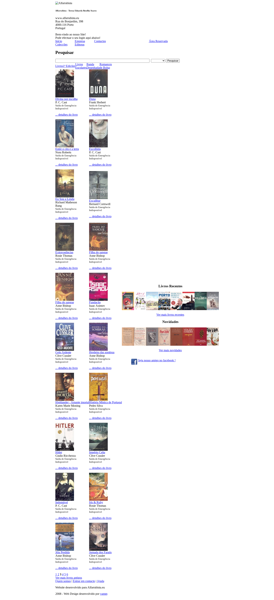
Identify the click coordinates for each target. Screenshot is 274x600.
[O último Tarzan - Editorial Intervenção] (213, 344)
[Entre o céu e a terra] (64, 146)
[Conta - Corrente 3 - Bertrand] (188, 344)
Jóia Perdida (62, 552)
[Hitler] (64, 449)
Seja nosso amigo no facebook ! (157, 360)
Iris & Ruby (96, 502)
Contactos (100, 41)
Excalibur (94, 200)
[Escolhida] (98, 146)
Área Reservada (158, 41)
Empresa (80, 41)
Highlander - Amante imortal (72, 402)
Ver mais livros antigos (68, 577)
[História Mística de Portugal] (98, 399)
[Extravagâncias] (64, 249)
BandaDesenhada (93, 66)
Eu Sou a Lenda (64, 199)
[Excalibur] (98, 198)
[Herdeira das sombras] (98, 349)
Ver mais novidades (170, 350)
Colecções (61, 44)
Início (58, 41)
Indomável (61, 502)
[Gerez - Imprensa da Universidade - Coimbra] (152, 344)
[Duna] (98, 96)
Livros (59, 66)
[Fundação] (98, 299)
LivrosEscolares (80, 66)
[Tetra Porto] (164, 309)
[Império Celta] (98, 449)
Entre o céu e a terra (67, 149)
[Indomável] (64, 499)
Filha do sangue (98, 252)
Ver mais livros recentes (170, 314)
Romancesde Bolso (106, 66)
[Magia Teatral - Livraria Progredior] (164, 344)
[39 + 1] (140, 309)
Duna (92, 99)
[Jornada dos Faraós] (98, 549)
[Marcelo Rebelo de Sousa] (176, 309)
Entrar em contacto (84, 581)
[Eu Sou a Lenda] (64, 196)
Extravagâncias (64, 252)
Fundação (95, 302)
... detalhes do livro (66, 114)
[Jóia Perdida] (64, 549)
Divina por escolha (66, 99)
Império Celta (97, 452)
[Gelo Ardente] (64, 349)
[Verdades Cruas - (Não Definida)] (128, 344)
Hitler (58, 452)
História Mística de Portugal (105, 402)
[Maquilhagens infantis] (128, 309)
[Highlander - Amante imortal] (64, 399)
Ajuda (100, 581)
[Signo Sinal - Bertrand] (176, 344)
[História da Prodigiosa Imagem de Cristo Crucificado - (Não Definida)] (140, 344)
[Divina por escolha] (64, 96)
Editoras (79, 44)
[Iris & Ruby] (98, 499)
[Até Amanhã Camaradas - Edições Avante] (201, 344)
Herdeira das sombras (101, 352)
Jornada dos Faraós (100, 552)
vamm (103, 593)
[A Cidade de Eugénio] (152, 309)
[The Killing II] (201, 309)
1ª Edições (69, 66)
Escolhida (95, 149)
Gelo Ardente (63, 352)
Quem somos (63, 581)
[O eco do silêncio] (213, 309)
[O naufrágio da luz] (188, 309)
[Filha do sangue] (98, 249)
